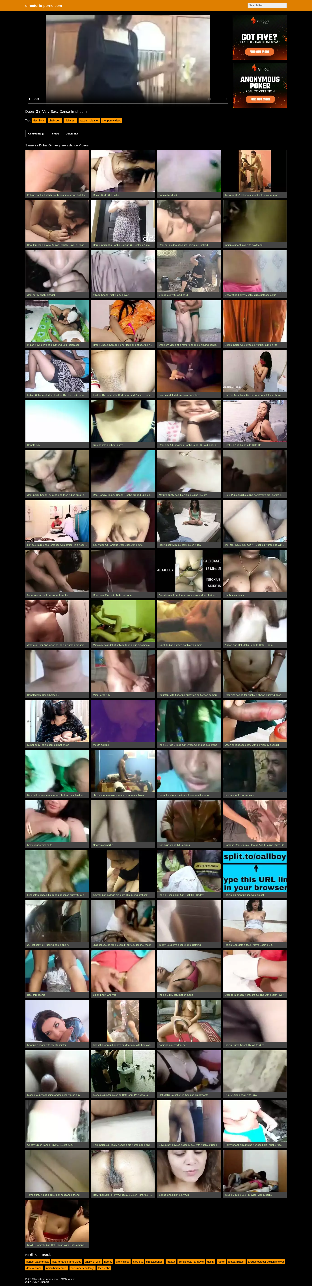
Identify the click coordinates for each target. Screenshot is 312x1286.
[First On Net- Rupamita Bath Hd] (255, 421)
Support (44, 1281)
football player (236, 1261)
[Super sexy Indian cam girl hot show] (57, 721)
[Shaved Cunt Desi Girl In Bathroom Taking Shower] (255, 371)
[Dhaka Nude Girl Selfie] (123, 171)
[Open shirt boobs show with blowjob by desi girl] (255, 721)
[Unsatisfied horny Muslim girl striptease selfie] (255, 271)
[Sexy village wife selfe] (57, 821)
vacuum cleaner (89, 120)
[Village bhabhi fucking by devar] (123, 271)
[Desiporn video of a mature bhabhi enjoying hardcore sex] (189, 321)
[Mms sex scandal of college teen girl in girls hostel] (123, 621)
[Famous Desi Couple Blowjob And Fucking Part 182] (255, 821)
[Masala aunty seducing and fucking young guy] (57, 1071)
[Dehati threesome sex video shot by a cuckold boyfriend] (57, 771)
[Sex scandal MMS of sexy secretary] (189, 371)
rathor (221, 1261)
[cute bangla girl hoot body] (123, 421)
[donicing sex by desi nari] (189, 1021)
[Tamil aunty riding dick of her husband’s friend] (57, 1171)
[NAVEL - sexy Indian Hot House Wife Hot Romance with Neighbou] (57, 1221)
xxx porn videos (111, 120)
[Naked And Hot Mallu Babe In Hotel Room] (255, 621)
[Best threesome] (57, 971)
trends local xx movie (191, 1261)
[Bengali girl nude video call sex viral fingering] (189, 771)
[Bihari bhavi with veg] (123, 971)
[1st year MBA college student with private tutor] (255, 171)
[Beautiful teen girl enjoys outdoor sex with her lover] (123, 1021)
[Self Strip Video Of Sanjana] (189, 821)
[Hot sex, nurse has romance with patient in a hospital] (57, 521)
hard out (138, 1261)
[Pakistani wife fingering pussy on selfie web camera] (189, 671)
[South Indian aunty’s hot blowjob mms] (189, 621)
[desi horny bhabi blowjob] (57, 271)
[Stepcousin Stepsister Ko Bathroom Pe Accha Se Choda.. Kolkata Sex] (123, 1071)
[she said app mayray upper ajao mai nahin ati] (123, 771)
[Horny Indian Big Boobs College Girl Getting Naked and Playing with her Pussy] (123, 221)
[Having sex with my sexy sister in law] (189, 521)
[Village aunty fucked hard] (189, 271)
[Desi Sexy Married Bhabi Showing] (123, 571)
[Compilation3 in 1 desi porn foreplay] (57, 571)
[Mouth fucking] (123, 721)
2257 (28, 1281)
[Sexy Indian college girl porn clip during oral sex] (123, 871)
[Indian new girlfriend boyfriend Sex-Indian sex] (57, 321)
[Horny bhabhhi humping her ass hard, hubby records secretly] (255, 1121)
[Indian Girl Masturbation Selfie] (189, 971)
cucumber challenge (82, 1268)
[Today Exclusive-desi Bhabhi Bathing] (189, 921)
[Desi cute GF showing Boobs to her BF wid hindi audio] (189, 421)
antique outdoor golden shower (266, 1261)
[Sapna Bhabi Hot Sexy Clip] (189, 1171)
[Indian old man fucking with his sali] (255, 871)
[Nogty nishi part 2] (123, 821)
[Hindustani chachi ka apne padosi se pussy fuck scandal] (57, 871)
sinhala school (154, 1261)
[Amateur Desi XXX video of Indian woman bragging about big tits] (57, 621)
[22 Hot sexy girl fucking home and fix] (57, 921)
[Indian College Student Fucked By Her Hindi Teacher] (57, 371)
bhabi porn (55, 120)
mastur (171, 1261)
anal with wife (93, 1261)
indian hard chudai (56, 1268)
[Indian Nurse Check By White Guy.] (255, 1021)
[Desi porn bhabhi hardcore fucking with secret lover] (255, 971)
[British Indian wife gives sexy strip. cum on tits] (255, 321)
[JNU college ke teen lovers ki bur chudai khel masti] (123, 921)
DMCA (35, 1281)
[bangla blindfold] (189, 171)
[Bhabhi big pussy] (255, 571)
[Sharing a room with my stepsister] (57, 1021)
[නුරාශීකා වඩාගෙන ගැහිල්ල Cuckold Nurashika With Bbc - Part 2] (255, 521)
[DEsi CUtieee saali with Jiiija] (255, 1071)
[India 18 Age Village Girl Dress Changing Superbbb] (189, 721)
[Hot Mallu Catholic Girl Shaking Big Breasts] (189, 1071)
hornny (108, 1261)
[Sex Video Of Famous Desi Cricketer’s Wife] (123, 521)
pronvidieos (122, 1261)
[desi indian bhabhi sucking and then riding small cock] (57, 471)
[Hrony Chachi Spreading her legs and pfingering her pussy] (123, 321)
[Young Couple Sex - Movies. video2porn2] (255, 1171)
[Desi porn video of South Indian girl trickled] (189, 221)
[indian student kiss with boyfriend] (255, 221)
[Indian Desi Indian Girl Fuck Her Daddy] (189, 871)
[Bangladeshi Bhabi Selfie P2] (57, 671)
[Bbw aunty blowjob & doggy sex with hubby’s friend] (189, 1121)
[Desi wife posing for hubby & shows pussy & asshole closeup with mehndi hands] (255, 671)
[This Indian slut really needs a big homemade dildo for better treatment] (123, 1121)
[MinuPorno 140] (123, 671)
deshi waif (39, 120)
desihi (210, 1261)
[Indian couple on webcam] (255, 771)
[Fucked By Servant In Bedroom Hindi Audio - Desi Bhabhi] (123, 371)
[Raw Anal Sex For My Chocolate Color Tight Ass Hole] (123, 1171)
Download (72, 133)
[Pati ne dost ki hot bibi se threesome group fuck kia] (57, 171)
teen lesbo (104, 1268)
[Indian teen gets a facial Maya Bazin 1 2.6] (255, 921)
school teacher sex (37, 1261)
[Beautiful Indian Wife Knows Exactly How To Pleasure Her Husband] (57, 221)
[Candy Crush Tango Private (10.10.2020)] (57, 1121)
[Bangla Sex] (57, 421)
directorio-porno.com (43, 6)
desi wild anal (34, 1268)
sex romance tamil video (66, 1261)
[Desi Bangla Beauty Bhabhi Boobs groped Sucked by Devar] (123, 471)
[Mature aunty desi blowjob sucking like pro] (189, 471)
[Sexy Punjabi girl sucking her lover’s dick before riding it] (255, 471)
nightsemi (70, 120)
